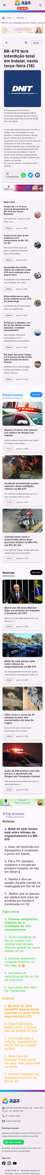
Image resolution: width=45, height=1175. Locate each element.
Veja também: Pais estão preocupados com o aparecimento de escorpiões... (17, 338)
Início (9, 18)
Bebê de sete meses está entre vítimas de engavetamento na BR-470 (20, 664)
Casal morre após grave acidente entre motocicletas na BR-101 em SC (16, 239)
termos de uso (11, 1151)
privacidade (24, 1151)
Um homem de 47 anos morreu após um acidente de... (17, 307)
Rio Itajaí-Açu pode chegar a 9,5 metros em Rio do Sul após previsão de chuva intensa (18, 358)
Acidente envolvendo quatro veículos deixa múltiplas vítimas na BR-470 (21, 486)
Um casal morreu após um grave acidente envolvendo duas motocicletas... (16, 251)
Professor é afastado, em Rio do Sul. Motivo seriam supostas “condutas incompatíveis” (17, 326)
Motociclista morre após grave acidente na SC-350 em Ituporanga (17, 298)
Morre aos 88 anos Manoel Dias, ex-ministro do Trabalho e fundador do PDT (22, 610)
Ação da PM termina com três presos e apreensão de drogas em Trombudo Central (22, 774)
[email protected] (13, 1121)
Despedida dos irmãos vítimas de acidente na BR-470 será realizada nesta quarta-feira (18, 271)
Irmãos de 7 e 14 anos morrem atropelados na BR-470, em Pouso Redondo (16, 210)
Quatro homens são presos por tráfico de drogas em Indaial (20, 433)
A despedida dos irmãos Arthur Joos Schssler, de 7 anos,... (17, 281)
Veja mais (36, 395)
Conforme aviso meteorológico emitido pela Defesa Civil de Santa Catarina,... (17, 370)
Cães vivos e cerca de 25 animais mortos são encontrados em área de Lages (19, 718)
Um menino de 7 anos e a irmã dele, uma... (17, 220)
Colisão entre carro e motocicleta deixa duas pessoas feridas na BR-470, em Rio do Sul (21, 541)
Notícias (20, 18)
